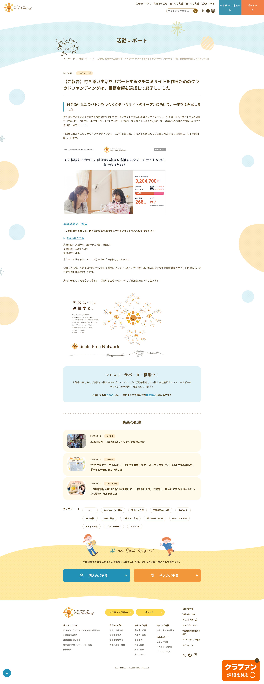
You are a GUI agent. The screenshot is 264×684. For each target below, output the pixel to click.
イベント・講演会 (164, 646)
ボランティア (140, 654)
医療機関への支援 (161, 510)
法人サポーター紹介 (165, 630)
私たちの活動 (160, 3)
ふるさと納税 (140, 635)
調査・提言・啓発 (117, 644)
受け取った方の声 (155, 518)
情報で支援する (116, 639)
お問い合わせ (187, 608)
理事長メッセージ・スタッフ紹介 (77, 644)
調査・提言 (109, 518)
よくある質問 (187, 619)
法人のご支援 (192, 3)
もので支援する (116, 630)
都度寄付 (150, 395)
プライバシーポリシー (191, 625)
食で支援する (115, 635)
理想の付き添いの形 (72, 639)
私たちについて (143, 3)
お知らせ (183, 510)
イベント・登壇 (179, 518)
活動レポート (208, 3)
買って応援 (139, 644)
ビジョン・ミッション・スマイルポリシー (81, 630)
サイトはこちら (75, 238)
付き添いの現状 (70, 635)
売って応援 (139, 649)
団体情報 (67, 649)
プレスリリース (114, 526)
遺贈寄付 (138, 639)
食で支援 (90, 518)
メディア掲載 (91, 526)
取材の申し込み (188, 614)
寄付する (149, 612)
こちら (109, 395)
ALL (90, 510)
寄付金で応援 (140, 630)
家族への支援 (137, 510)
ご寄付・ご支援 (130, 518)
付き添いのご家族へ (119, 612)
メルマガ (135, 526)
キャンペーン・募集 (113, 510)
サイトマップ (187, 645)
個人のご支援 (176, 3)
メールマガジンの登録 (191, 639)
